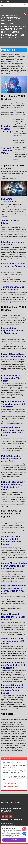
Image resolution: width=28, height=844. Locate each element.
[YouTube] (8, 1)
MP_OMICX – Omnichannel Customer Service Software (17, 66)
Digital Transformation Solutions (16, 44)
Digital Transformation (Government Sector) (15, 26)
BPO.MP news (10, 114)
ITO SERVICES (10, 69)
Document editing (13, 29)
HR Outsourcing (12, 105)
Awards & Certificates (12, 17)
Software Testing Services (15, 93)
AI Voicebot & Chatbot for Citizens (16, 35)
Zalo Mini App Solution (14, 41)
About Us (9, 14)
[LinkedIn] (5, 1)
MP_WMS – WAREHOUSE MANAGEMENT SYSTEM (17, 62)
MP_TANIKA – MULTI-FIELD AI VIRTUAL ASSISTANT (17, 59)
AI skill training (12, 72)
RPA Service (11, 102)
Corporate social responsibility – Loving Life (15, 20)
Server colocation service (15, 38)
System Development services (16, 78)
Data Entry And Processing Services (16, 87)
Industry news (10, 111)
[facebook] (1, 1)
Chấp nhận (14, 840)
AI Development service (14, 75)
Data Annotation (12, 90)
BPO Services (10, 84)
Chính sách (19, 836)
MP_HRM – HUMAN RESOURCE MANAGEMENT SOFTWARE (17, 56)
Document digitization (14, 32)
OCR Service (11, 99)
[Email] (24, 829)
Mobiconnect (11, 81)
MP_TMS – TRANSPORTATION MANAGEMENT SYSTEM (17, 53)
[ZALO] (24, 833)
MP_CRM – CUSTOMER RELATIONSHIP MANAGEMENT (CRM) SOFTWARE (17, 47)
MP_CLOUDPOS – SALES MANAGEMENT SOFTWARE (17, 50)
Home (2, 15)
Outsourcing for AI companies (16, 96)
